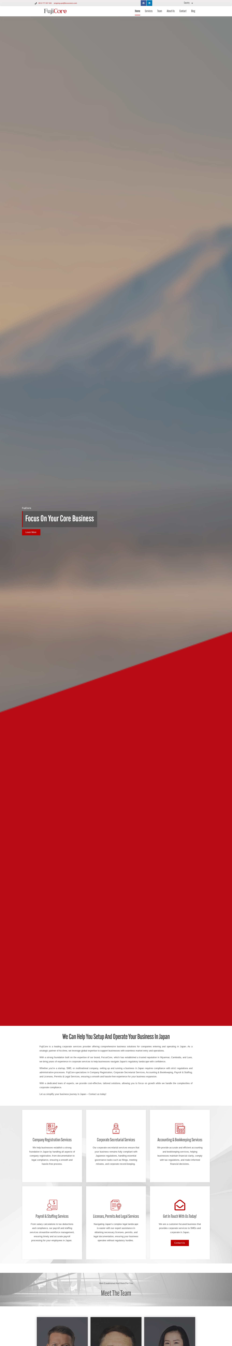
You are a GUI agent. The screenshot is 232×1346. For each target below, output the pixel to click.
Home (137, 11)
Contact (182, 11)
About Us (171, 11)
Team (159, 11)
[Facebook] (143, 3)
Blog (193, 11)
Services (149, 11)
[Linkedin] (149, 3)
